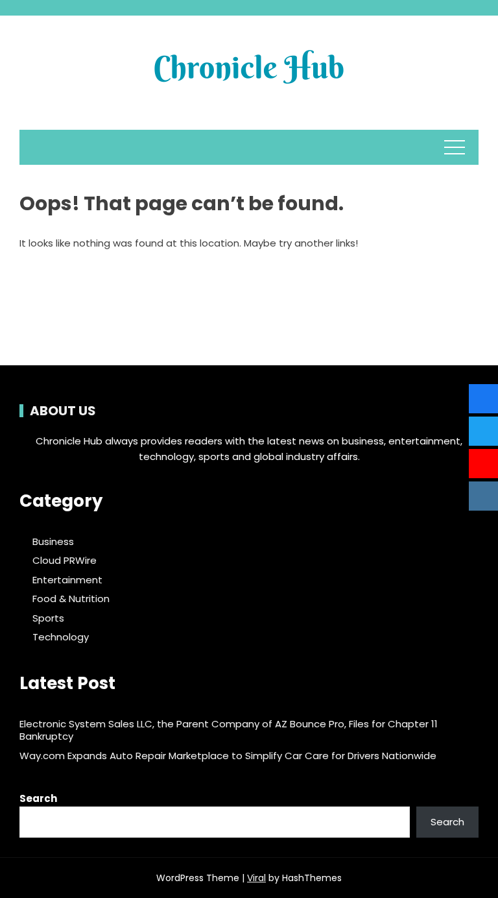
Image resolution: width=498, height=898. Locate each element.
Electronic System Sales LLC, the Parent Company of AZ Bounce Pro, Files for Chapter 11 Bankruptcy (228, 730)
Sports (48, 618)
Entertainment (67, 580)
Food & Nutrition (71, 598)
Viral (256, 877)
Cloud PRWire (64, 560)
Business (53, 541)
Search (38, 798)
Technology (60, 637)
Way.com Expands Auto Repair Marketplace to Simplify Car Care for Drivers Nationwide (227, 755)
